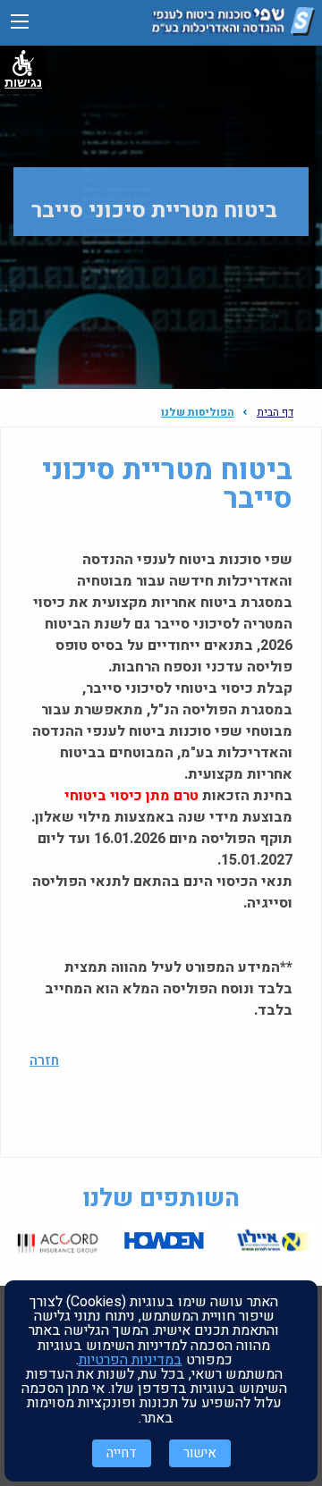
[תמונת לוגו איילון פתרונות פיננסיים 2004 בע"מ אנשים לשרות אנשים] (270, 1242)
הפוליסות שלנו (197, 412)
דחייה (121, 1453)
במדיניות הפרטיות (130, 1360)
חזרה (44, 1060)
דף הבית (275, 412)
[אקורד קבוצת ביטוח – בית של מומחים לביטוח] (58, 1242)
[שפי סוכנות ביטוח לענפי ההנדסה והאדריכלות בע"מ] (233, 31)
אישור (199, 1453)
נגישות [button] (23, 82)
